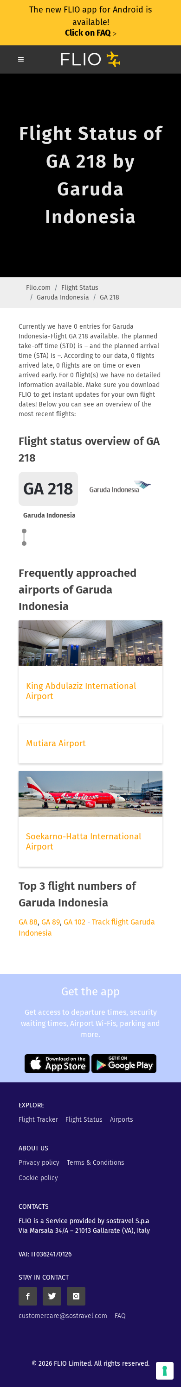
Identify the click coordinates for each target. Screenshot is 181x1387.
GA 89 (50, 922)
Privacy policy (39, 1163)
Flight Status (79, 288)
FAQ (120, 1316)
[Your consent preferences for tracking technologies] (165, 1371)
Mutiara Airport (56, 743)
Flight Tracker (38, 1120)
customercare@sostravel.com (63, 1316)
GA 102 (74, 922)
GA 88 (28, 922)
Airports (121, 1120)
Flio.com (38, 288)
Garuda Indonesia (63, 297)
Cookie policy (38, 1178)
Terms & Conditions (95, 1163)
